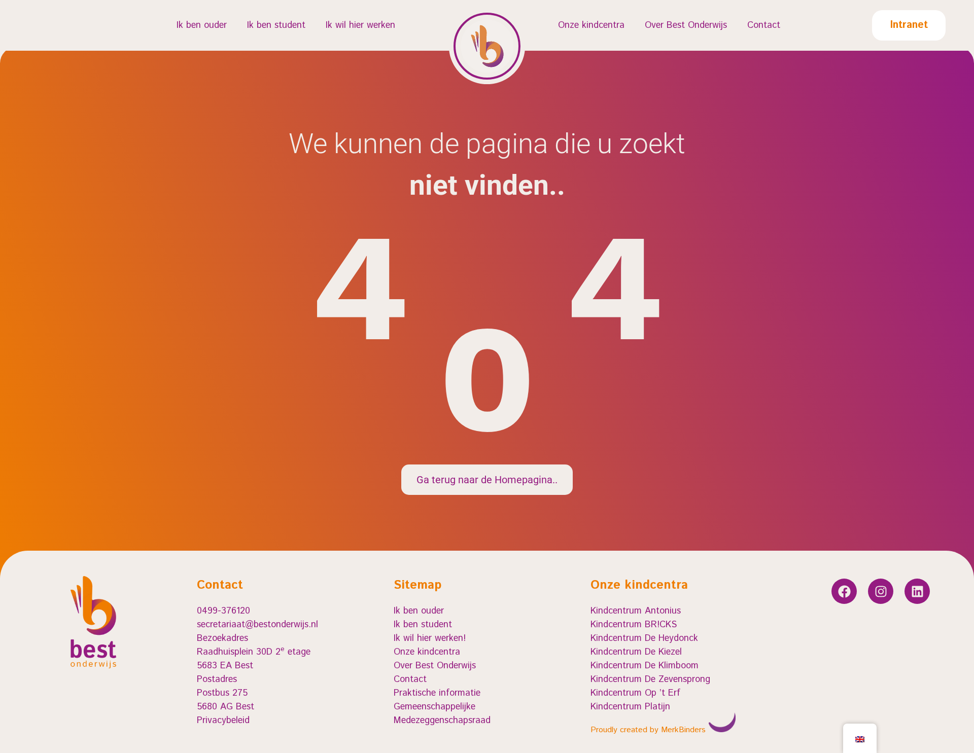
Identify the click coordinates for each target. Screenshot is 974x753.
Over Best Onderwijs (686, 25)
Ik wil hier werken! (430, 638)
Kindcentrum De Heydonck (644, 638)
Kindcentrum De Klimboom (644, 665)
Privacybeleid (223, 720)
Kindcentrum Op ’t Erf (635, 693)
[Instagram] (880, 591)
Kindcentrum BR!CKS (633, 624)
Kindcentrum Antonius (635, 611)
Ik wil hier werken (360, 25)
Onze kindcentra (591, 25)
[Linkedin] (917, 591)
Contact (763, 25)
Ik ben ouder (202, 25)
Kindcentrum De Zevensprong (650, 679)
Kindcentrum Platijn (630, 706)
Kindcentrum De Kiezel (636, 652)
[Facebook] (844, 591)
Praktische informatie (437, 693)
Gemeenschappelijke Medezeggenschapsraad (442, 713)
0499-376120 (223, 611)
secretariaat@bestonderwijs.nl (257, 624)
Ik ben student (276, 25)
